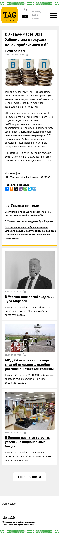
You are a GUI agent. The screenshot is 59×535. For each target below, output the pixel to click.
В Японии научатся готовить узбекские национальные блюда (27, 441)
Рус (25, 16)
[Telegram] (34, 189)
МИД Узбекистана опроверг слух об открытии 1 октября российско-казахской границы (29, 364)
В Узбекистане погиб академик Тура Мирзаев (29, 221)
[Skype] (30, 189)
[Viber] (21, 189)
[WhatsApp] (25, 189)
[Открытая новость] (30, 270)
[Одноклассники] (11, 189)
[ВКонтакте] (7, 189)
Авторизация (9, 503)
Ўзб (25, 10)
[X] (16, 189)
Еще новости (29, 477)
